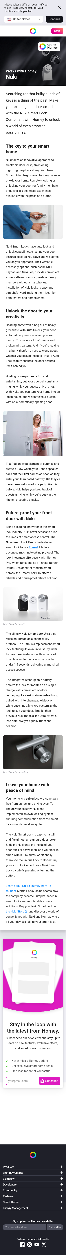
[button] (23, 19)
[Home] (33, 31)
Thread (33, 547)
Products (8, 1167)
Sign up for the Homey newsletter (33, 1221)
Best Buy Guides (13, 1173)
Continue (54, 19)
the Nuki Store (15, 911)
